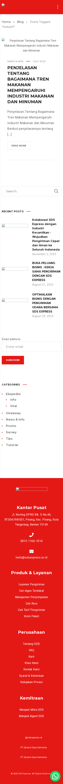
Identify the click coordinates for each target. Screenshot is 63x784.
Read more (21, 147)
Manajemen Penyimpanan (31, 597)
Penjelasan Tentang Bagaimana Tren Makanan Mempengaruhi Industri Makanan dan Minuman (30, 84)
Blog (20, 22)
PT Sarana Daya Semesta (33, 747)
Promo (11, 426)
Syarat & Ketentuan (31, 675)
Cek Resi (31, 603)
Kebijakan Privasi (31, 682)
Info (13, 399)
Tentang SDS (31, 644)
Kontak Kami (31, 669)
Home (6, 22)
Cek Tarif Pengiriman (31, 610)
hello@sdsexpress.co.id (31, 557)
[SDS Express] (11, 7)
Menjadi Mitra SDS (31, 709)
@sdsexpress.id (33, 737)
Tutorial (12, 445)
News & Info (15, 61)
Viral (13, 406)
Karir (32, 656)
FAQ (31, 650)
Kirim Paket (31, 616)
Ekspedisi (13, 394)
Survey (11, 432)
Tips (9, 438)
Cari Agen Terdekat (31, 590)
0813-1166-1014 (31, 541)
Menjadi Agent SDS (31, 716)
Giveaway (13, 413)
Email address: (11, 339)
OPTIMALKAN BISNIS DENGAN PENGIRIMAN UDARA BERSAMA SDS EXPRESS (45, 303)
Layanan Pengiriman (32, 584)
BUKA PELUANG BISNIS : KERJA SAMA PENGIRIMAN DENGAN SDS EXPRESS (46, 271)
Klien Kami (31, 663)
